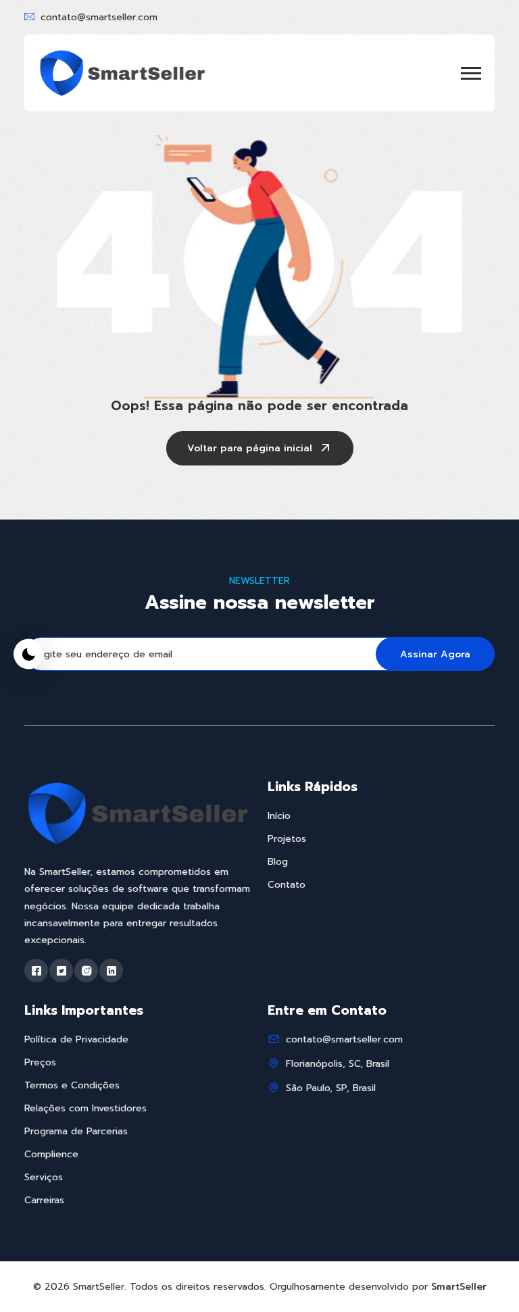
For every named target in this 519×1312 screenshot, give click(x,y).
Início (279, 816)
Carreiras (44, 1200)
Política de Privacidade (76, 1039)
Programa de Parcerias (76, 1131)
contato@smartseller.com (99, 17)
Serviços (43, 1177)
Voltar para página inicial (249, 448)
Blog (278, 862)
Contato (286, 885)
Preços (40, 1062)
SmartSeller (459, 1287)
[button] (471, 73)
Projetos (287, 839)
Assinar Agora (435, 654)
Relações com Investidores (85, 1108)
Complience (51, 1154)
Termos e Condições (72, 1085)
